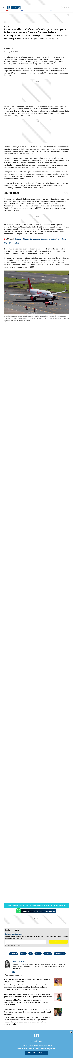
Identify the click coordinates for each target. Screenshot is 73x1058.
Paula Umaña (9, 48)
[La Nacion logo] (14, 7)
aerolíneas (48, 953)
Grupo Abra (13, 953)
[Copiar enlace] (66, 192)
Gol (31, 953)
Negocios (7, 27)
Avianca (23, 953)
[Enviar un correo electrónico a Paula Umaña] (13, 971)
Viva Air (38, 953)
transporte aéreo (59, 953)
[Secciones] (3, 7)
